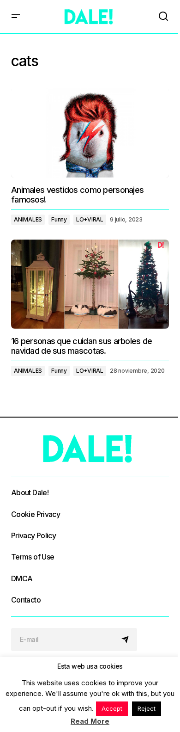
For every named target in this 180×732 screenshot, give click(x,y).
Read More (90, 721)
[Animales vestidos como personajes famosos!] (90, 132)
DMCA (21, 578)
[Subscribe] (127, 639)
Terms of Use (32, 556)
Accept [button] (112, 708)
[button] (16, 16)
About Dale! (29, 492)
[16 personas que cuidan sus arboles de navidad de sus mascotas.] (90, 284)
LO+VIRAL (89, 219)
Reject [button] (147, 708)
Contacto (26, 599)
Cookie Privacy (35, 514)
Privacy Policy (33, 535)
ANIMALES (28, 219)
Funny (59, 219)
